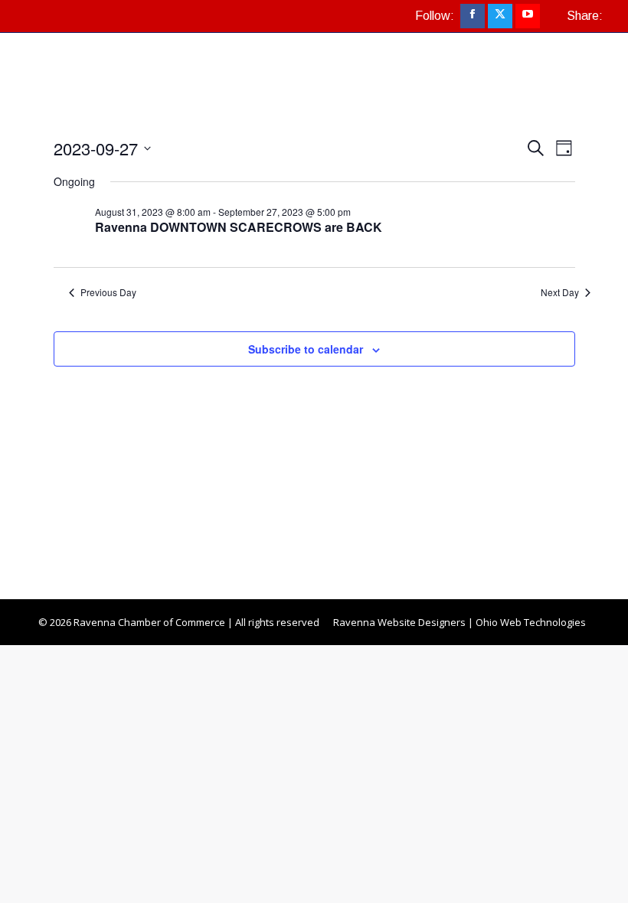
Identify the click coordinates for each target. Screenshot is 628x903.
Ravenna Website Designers (399, 622)
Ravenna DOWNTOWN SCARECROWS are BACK (238, 227)
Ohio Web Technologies (531, 622)
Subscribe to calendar (305, 349)
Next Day (560, 292)
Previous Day (108, 292)
